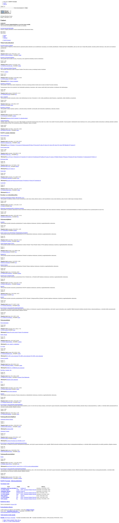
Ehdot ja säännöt (10, 520)
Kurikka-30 (42, 156)
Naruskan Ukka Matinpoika (23, 377)
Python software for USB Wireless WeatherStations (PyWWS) (14, 232)
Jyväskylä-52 (30, 156)
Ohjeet (4, 520)
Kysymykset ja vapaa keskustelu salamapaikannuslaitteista (13, 468)
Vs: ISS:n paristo (4, 330)
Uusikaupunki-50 (87, 156)
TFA (2, 382)
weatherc (6, 71)
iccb (16, 262)
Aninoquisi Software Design (7, 419)
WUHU (2, 297)
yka (16, 251)
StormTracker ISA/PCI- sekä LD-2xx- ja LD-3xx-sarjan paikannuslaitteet (22, 466)
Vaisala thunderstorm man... (7, 451)
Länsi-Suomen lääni (5, 147)
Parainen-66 (71, 156)
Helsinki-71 (13, 145)
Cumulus (2, 222)
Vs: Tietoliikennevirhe (5, 94)
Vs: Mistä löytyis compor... (6, 377)
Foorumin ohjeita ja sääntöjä (7, 45)
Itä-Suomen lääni (4, 159)
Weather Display (4, 265)
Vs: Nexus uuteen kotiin (6, 389)
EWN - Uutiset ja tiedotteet (12, 81)
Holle (18, 305)
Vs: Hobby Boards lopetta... (7, 341)
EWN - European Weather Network (8, 68)
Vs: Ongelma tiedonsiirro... (6, 305)
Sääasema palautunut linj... (6, 142)
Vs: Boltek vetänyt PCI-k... (6, 464)
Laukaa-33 (52, 156)
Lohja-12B (51, 145)
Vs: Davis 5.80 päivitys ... (6, 284)
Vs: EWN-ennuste (5, 78)
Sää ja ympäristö (4, 96)
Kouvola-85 (37, 145)
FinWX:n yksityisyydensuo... (7, 55)
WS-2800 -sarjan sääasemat (25, 356)
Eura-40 (8, 156)
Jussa (18, 178)
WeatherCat (3, 254)
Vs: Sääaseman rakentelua (6, 178)
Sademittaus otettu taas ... (6, 154)
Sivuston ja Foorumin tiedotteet (7, 57)
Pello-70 (8, 192)
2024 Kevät (3, 105)
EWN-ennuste (4, 498)
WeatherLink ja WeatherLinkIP (7, 275)
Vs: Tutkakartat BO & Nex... (7, 478)
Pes (16, 94)
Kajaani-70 (21, 180)
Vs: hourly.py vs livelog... (6, 241)
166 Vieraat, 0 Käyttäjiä (8, 517)
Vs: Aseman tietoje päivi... (6, 190)
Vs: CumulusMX (4, 230)
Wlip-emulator (4, 294)
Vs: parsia (3, 206)
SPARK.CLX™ (21, 440)
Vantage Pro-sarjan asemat (12, 332)
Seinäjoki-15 (80, 156)
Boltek (2, 456)
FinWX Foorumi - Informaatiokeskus (11, 481)
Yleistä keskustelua (5, 120)
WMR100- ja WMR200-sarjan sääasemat (15, 367)
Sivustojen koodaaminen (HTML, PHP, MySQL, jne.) (12, 197)
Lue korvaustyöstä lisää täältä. (7, 28)
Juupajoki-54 (24, 156)
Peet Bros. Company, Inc (6, 370)
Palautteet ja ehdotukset (6, 83)
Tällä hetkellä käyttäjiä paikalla (8, 515)
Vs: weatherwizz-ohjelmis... (7, 317)
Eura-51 (12, 156)
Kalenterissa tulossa (5, 501)
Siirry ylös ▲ (18, 520)
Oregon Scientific (4, 358)
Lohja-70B (61, 145)
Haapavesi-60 (16, 180)
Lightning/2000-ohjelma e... (7, 426)
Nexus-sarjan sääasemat (11, 391)
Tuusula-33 (72, 145)
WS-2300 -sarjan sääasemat (12, 356)
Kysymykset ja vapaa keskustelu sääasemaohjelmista (12, 307)
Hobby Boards (4, 334)
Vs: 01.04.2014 (4, 115)
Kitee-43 (8, 168)
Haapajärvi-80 (9, 180)
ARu (11, 206)
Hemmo (19, 273)
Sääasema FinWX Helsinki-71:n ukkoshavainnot (17, 118)
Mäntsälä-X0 (67, 145)
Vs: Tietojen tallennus (5, 251)
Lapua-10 (48, 156)
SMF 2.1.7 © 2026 (7, 521)
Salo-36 (76, 156)
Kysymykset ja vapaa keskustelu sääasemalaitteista (12, 404)
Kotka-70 (32, 145)
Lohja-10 (42, 145)
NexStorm (8, 440)
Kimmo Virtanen (30, 509)
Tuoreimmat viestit (5, 483)
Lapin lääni (3, 182)
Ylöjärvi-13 (94, 156)
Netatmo (2, 393)
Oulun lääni (3, 171)
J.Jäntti (19, 55)
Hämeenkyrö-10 (17, 156)
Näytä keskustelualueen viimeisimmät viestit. (10, 512)
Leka (17, 494)
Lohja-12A (46, 145)
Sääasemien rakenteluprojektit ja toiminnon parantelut (12, 208)
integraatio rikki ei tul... (6, 166)
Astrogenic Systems (5, 431)
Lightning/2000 (9, 428)
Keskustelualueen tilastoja (7, 507)
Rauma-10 (66, 156)
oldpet (18, 241)
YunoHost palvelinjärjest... (6, 216)
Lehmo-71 (12, 168)
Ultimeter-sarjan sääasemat (12, 379)
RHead (17, 166)
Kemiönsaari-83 (36, 156)
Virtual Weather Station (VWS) (7, 243)
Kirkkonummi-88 (26, 145)
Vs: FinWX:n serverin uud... (7, 65)
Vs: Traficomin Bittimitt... (6, 414)
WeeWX (2, 286)
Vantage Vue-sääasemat (23, 332)
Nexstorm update (4, 438)
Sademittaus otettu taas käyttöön (8, 488)
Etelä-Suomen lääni (5, 135)
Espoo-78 (8, 145)
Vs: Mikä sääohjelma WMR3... (7, 365)
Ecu (17, 154)
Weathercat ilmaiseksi (5, 262)
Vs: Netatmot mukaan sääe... (7, 402)
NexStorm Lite (14, 440)
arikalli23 (18, 491)
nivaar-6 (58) (14, 504)
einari (12, 105)
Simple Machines (16, 521)
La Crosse (3, 346)
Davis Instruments (4, 322)
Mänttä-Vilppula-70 (59, 156)
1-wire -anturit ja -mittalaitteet (12, 344)
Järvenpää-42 (19, 145)
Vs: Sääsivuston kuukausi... (7, 273)
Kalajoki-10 (26, 180)
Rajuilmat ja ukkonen (5, 107)
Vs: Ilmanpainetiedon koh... (7, 353)
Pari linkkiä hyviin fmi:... (6, 130)
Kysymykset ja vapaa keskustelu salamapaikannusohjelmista (14, 443)
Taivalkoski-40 (37, 180)
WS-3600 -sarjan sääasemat (37, 356)
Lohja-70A (56, 145)
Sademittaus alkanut (5, 491)
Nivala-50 (32, 180)
